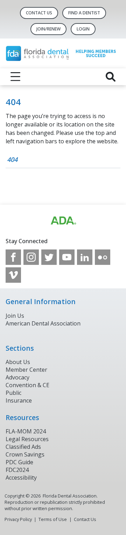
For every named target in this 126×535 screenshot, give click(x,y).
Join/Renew (48, 29)
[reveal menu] (15, 76)
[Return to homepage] (63, 53)
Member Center (26, 369)
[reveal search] (110, 76)
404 (12, 159)
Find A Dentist (84, 13)
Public (13, 393)
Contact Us (39, 13)
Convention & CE (27, 385)
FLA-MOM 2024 (26, 431)
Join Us (15, 316)
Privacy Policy (18, 519)
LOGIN (83, 29)
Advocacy (17, 377)
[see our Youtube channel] (67, 257)
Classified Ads (23, 447)
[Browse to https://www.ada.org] (63, 220)
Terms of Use (52, 519)
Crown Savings (25, 454)
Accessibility (21, 477)
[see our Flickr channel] (102, 257)
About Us (18, 362)
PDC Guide (19, 462)
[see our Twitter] (49, 257)
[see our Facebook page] (13, 257)
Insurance (19, 400)
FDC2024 (17, 470)
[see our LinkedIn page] (84, 257)
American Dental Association (43, 323)
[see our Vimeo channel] (13, 275)
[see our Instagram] (31, 257)
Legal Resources (27, 439)
